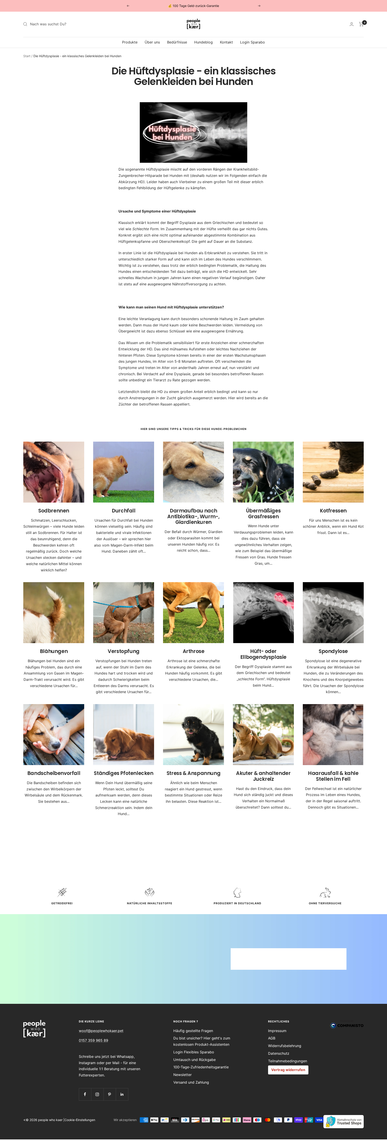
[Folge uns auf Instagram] (97, 1094)
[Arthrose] (193, 612)
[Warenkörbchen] (361, 24)
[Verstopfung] (123, 612)
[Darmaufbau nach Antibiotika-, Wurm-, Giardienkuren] (193, 472)
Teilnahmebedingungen (287, 1061)
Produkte (130, 42)
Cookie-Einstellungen (79, 1120)
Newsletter (182, 1074)
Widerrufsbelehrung (284, 1045)
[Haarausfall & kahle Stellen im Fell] (333, 734)
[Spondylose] (333, 612)
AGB (271, 1038)
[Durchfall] (123, 472)
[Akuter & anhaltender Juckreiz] (263, 734)
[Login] (352, 24)
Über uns (152, 42)
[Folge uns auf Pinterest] (109, 1094)
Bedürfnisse (177, 42)
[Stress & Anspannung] (193, 734)
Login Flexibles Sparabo (193, 1052)
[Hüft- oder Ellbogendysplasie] (263, 612)
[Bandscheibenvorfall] (53, 734)
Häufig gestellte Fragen (193, 1030)
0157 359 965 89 (93, 1040)
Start (26, 56)
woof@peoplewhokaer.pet (101, 1030)
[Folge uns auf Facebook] (85, 1094)
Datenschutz (278, 1053)
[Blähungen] (53, 612)
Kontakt (226, 42)
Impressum (277, 1030)
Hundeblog (203, 42)
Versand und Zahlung (191, 1082)
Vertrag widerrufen (288, 1069)
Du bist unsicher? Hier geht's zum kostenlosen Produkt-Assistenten (201, 1041)
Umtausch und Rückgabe (194, 1059)
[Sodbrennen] (53, 472)
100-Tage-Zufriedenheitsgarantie (201, 1067)
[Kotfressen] (333, 472)
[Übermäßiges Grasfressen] (263, 472)
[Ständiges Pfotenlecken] (123, 734)
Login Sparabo (252, 42)
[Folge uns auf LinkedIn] (122, 1094)
